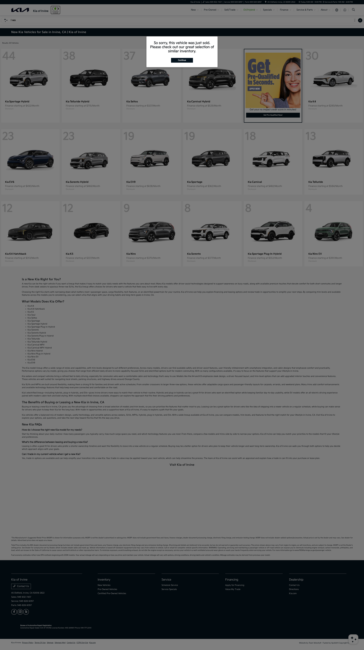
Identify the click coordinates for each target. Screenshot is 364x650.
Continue (182, 60)
